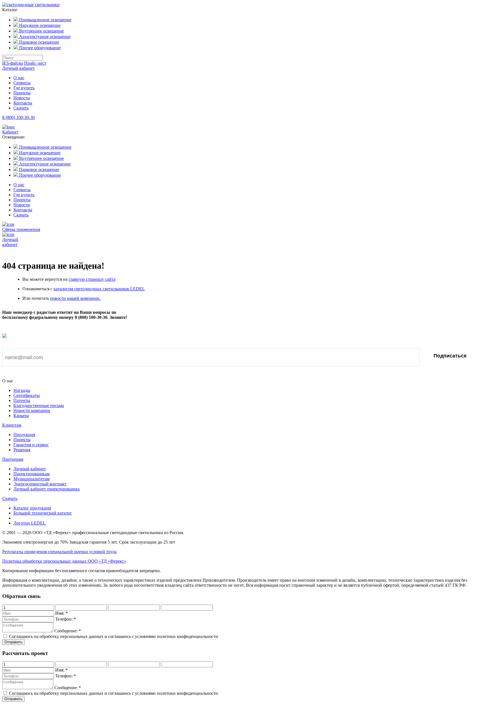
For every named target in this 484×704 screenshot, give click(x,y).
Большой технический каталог (42, 513)
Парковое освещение (38, 42)
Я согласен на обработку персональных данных (62, 374)
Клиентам (11, 425)
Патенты (21, 400)
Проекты (22, 92)
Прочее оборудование (39, 47)
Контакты (22, 102)
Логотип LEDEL (29, 523)
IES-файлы (12, 63)
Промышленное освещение (44, 19)
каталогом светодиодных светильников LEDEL (99, 288)
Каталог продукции (32, 508)
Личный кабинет (18, 68)
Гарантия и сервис (31, 444)
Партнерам (12, 459)
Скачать (21, 108)
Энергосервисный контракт (40, 483)
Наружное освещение (39, 25)
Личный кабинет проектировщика (46, 489)
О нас (18, 77)
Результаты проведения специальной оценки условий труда (59, 551)
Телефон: (65, 619)
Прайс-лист (35, 63)
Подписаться (450, 356)
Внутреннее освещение (41, 31)
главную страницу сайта (92, 279)
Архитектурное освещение (44, 36)
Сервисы (22, 82)
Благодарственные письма (38, 405)
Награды (21, 390)
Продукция (24, 434)
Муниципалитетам (31, 478)
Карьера (21, 415)
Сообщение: (67, 630)
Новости (21, 97)
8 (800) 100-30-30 (18, 117)
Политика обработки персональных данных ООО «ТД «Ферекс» (64, 561)
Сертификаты (26, 395)
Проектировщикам (31, 473)
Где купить (23, 87)
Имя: (61, 613)
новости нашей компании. (75, 298)
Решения (21, 449)
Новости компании (31, 410)
